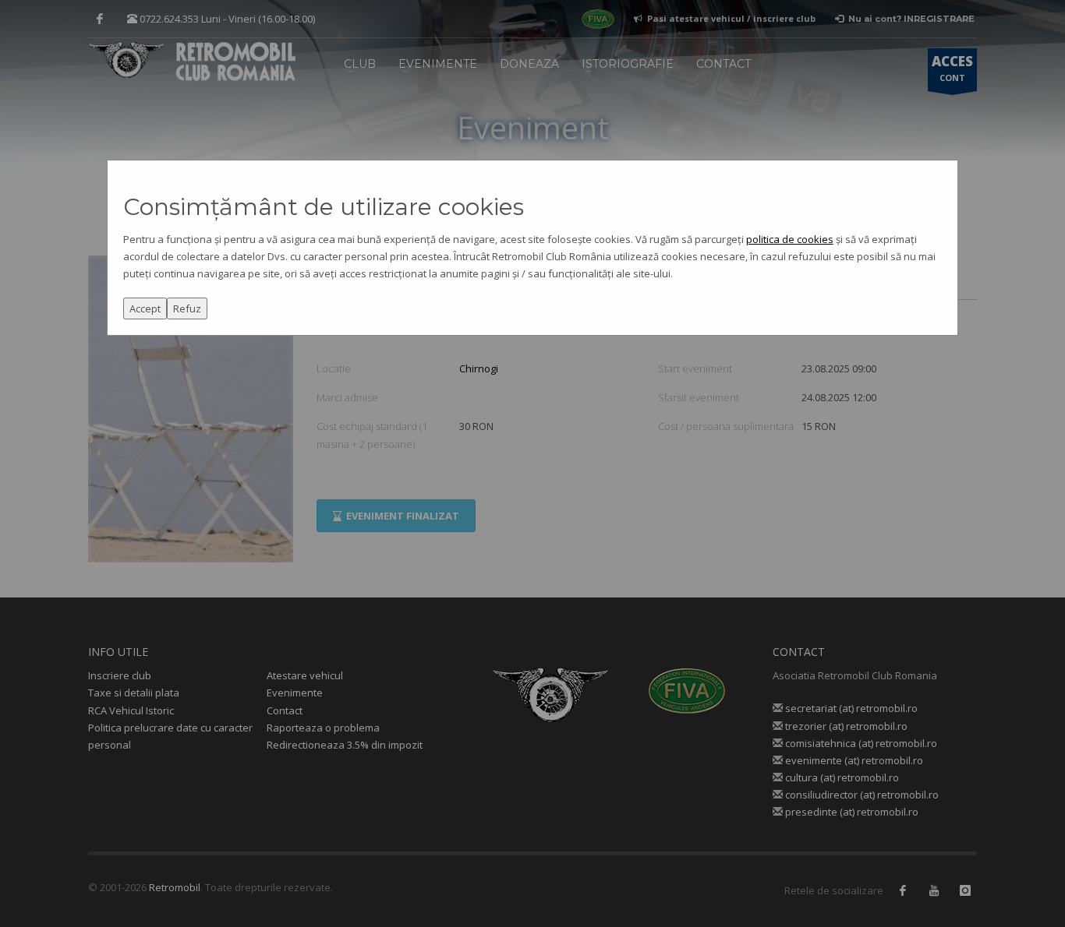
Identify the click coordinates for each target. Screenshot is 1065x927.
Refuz (187, 308)
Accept (145, 308)
